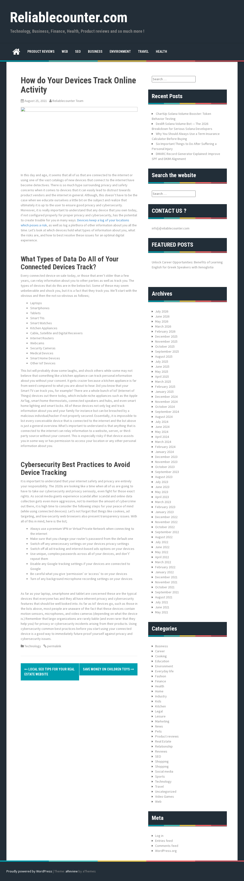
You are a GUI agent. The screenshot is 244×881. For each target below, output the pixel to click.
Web (65, 51)
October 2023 (165, 467)
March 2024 (163, 442)
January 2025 (164, 391)
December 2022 (166, 517)
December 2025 (166, 336)
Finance (160, 681)
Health (161, 51)
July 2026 (161, 311)
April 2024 (162, 437)
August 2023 (164, 477)
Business (95, 51)
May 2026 (161, 321)
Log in (159, 835)
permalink (53, 646)
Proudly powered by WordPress (29, 871)
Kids (158, 701)
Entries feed (164, 841)
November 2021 (166, 582)
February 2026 (165, 331)
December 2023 (166, 457)
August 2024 (164, 416)
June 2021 (162, 607)
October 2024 (165, 406)
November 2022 (166, 522)
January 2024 (164, 452)
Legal (159, 711)
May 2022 (161, 552)
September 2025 (167, 351)
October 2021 (165, 587)
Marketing (162, 721)
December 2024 (166, 396)
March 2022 (163, 562)
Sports (160, 776)
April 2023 (162, 497)
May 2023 (161, 492)
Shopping (162, 761)
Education (162, 661)
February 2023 (165, 507)
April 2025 (162, 376)
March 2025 (163, 381)
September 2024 (167, 411)
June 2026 (162, 316)
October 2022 (165, 527)
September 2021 (167, 592)
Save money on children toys (107, 669)
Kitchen (160, 706)
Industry (161, 696)
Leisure (160, 716)
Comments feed (166, 846)
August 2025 (164, 356)
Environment (120, 51)
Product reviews (41, 51)
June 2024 (162, 427)
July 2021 (161, 602)
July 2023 (161, 482)
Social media (164, 771)
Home (159, 691)
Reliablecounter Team (67, 101)
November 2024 (166, 401)
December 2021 (166, 577)
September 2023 (167, 472)
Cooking (161, 656)
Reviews (161, 751)
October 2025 (165, 346)
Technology (33, 646)
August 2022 (164, 537)
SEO (78, 51)
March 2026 (163, 326)
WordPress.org (166, 851)
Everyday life (164, 671)
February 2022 (165, 567)
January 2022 (164, 572)
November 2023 (166, 462)
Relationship (164, 746)
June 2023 (162, 487)
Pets (158, 731)
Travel (143, 51)
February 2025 (165, 386)
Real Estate (163, 741)
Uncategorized (165, 791)
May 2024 (161, 432)
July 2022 (161, 542)
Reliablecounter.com (68, 17)
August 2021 (164, 597)
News (159, 726)
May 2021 (161, 612)
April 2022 (162, 557)
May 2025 (161, 371)
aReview (72, 871)
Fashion (160, 676)
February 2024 (165, 447)
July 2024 (161, 421)
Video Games (164, 796)
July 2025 (161, 361)
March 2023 (163, 502)
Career (160, 651)
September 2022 (167, 532)
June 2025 (162, 366)
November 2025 (166, 341)
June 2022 (162, 547)
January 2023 (164, 512)
